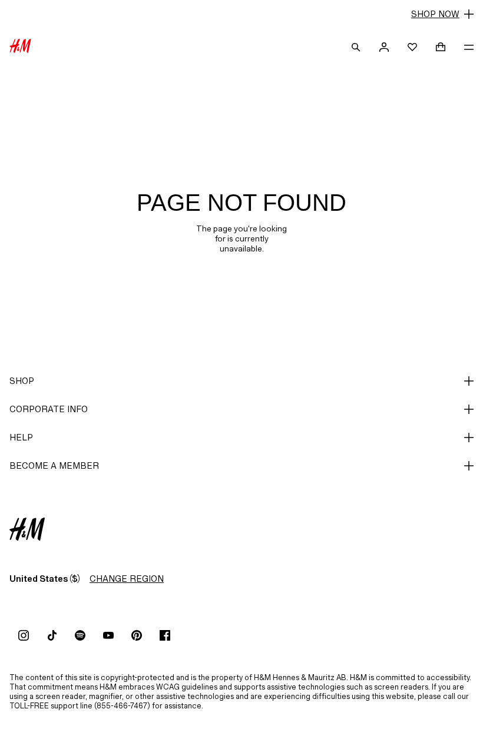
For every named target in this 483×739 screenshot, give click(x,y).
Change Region (127, 579)
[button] (241, 14)
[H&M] (20, 47)
